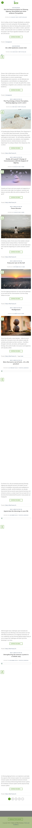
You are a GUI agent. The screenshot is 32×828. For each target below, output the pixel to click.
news (22, 356)
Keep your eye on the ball (16, 263)
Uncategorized (16, 7)
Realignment (16, 309)
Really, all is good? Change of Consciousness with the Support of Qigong (16, 161)
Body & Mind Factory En (16, 99)
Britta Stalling (23, 17)
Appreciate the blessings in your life (16, 511)
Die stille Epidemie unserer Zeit (16, 48)
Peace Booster (16, 208)
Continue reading (16, 36)
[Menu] (2, 2)
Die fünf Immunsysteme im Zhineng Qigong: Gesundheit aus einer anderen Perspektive (16, 11)
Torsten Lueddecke (24, 367)
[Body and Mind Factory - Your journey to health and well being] (16, 2)
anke (23, 166)
